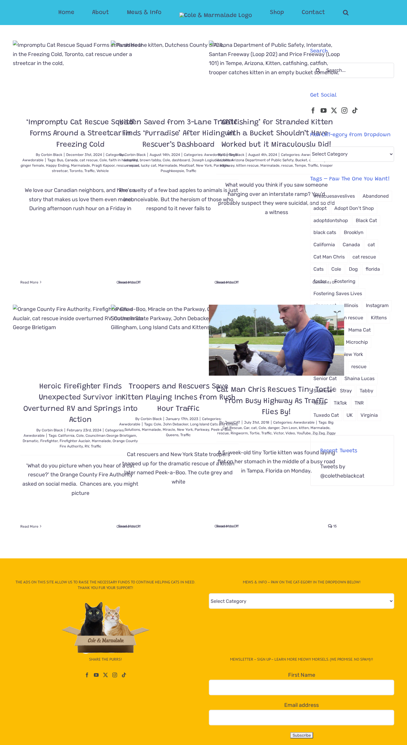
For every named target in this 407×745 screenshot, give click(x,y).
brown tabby (150, 160)
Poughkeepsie (172, 171)
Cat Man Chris (329, 257)
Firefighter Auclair (75, 441)
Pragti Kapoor (103, 165)
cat (254, 428)
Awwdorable (33, 160)
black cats (324, 232)
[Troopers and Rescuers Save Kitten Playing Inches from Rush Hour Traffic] (178, 338)
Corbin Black (51, 155)
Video (290, 433)
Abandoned (376, 196)
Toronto (76, 171)
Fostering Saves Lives (337, 293)
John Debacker (175, 424)
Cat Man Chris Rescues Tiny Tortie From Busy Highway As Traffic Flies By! (276, 401)
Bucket (301, 160)
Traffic (89, 171)
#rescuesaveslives (334, 196)
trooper (326, 165)
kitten (304, 428)
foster (320, 281)
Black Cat (366, 220)
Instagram (377, 305)
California (66, 435)
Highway (227, 165)
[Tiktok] (355, 111)
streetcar (60, 171)
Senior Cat (325, 378)
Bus (60, 160)
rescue (287, 165)
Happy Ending (57, 165)
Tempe (300, 165)
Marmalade (80, 165)
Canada (71, 160)
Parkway (202, 430)
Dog (353, 269)
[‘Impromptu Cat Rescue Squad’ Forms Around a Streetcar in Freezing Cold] (80, 74)
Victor (279, 433)
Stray (346, 391)
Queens (172, 435)
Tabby (366, 391)
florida (373, 269)
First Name (301, 675)
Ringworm (239, 433)
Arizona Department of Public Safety (262, 160)
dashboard (181, 160)
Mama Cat (359, 330)
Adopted (131, 160)
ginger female (32, 165)
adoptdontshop (330, 220)
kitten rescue (247, 165)
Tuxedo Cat (326, 415)
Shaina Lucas (359, 378)
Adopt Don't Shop (354, 208)
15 (334, 526)
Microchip (357, 342)
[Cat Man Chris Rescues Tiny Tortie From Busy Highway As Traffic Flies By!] (276, 340)
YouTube (304, 433)
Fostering (344, 281)
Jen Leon (289, 428)
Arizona (223, 160)
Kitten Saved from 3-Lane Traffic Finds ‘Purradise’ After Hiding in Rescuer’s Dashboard (178, 134)
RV (87, 446)
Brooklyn (353, 232)
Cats (318, 269)
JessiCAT (232, 422)
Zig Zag (319, 433)
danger (273, 428)
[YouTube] (324, 111)
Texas (319, 403)
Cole (103, 160)
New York (185, 430)
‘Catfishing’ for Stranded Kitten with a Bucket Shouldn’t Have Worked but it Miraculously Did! (276, 134)
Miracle (169, 430)
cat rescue (89, 160)
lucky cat (148, 165)
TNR (359, 403)
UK (350, 415)
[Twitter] (334, 111)
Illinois (351, 305)
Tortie (255, 433)
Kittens (379, 317)
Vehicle (103, 171)
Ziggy (331, 433)
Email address (301, 705)
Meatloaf (186, 165)
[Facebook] (313, 111)
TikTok (340, 403)
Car (246, 428)
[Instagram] (344, 111)
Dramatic (30, 441)
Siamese (322, 391)
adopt (320, 208)
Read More (29, 282)
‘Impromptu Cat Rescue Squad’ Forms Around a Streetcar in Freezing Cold (80, 134)
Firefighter (49, 441)
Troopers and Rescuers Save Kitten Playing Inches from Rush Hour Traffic (178, 398)
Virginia (369, 415)
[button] (322, 12)
